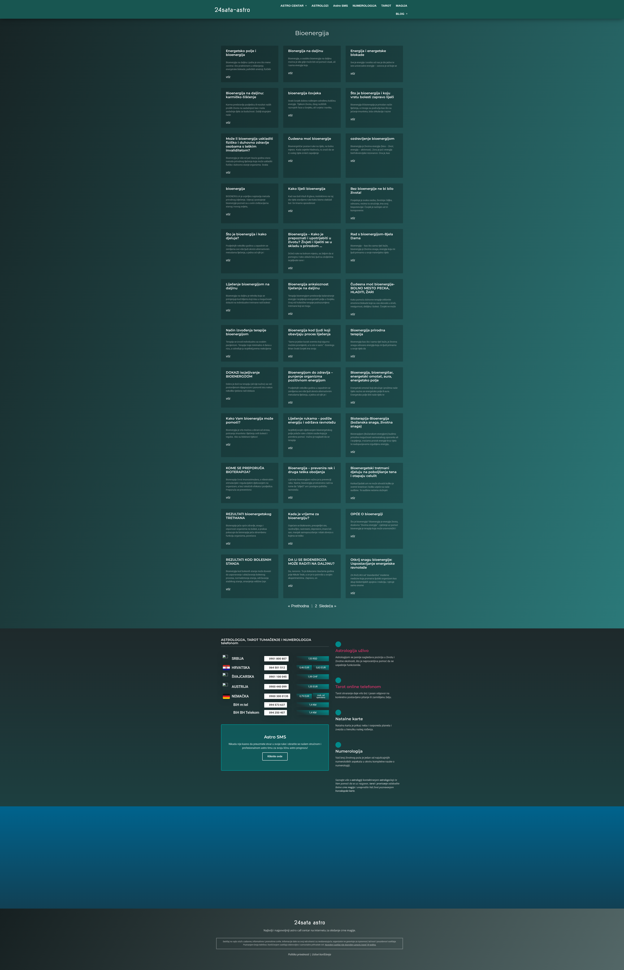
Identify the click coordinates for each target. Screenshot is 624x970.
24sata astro (309, 922)
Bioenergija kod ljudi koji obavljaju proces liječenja (309, 332)
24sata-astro (232, 9)
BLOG (400, 13)
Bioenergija (312, 33)
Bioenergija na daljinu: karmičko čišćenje (245, 95)
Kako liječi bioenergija (306, 189)
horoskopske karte (345, 790)
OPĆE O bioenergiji (367, 514)
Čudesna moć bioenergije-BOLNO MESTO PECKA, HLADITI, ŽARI (373, 288)
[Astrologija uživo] (338, 644)
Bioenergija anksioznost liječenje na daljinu (308, 286)
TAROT (386, 5)
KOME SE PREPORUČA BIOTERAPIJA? (245, 470)
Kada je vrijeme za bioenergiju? (303, 516)
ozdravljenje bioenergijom (372, 139)
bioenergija (235, 189)
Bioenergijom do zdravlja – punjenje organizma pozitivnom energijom (310, 376)
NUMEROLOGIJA (365, 5)
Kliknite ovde (274, 756)
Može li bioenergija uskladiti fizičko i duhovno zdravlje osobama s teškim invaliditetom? (249, 144)
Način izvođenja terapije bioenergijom (246, 332)
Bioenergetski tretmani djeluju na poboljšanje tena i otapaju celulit (373, 472)
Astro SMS (340, 5)
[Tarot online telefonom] (338, 680)
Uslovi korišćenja (321, 954)
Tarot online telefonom (358, 686)
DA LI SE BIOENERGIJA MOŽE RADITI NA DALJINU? (311, 562)
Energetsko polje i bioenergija (241, 53)
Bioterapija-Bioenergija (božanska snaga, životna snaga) (372, 422)
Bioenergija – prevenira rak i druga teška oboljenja (311, 470)
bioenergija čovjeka (304, 93)
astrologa (385, 779)
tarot (372, 783)
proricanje (382, 783)
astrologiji (357, 779)
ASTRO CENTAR (292, 5)
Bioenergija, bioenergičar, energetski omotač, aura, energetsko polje (372, 376)
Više (228, 77)
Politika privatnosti (298, 954)
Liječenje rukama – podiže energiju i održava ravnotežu (312, 420)
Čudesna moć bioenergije (309, 139)
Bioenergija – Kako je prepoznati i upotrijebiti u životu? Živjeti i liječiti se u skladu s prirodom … (310, 240)
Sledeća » (327, 606)
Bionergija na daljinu (305, 51)
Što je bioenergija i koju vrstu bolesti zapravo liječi (372, 95)
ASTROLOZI (320, 5)
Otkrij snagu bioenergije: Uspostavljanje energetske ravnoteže (373, 563)
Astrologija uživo (352, 650)
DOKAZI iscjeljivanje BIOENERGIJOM (243, 374)
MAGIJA (401, 5)
